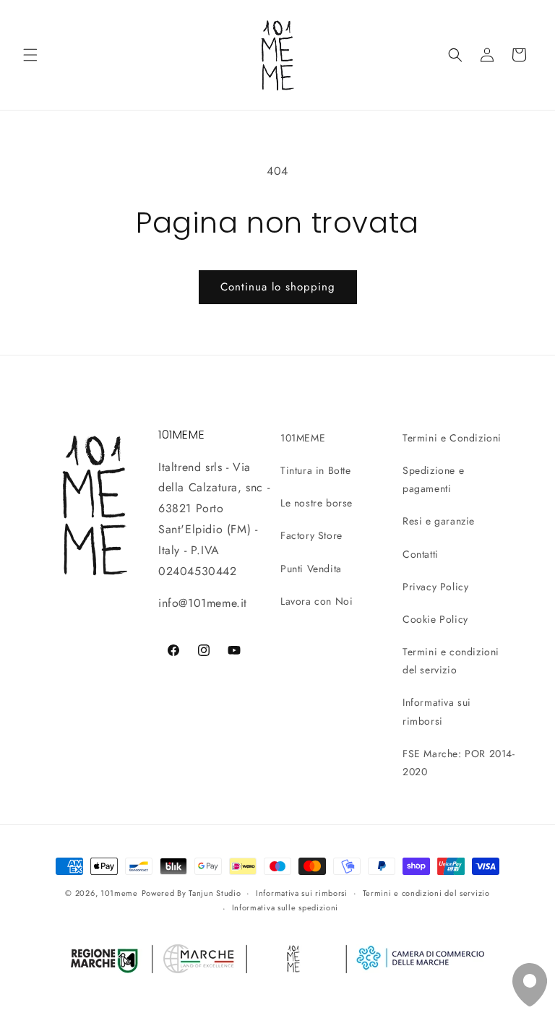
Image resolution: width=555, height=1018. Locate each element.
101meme (119, 893)
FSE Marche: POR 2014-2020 (459, 762)
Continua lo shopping (277, 287)
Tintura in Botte (315, 470)
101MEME (302, 438)
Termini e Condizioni (452, 438)
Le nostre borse (316, 503)
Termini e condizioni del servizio (451, 660)
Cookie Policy (435, 619)
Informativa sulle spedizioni (285, 907)
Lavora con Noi (316, 601)
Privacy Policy (435, 586)
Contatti (421, 554)
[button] (30, 55)
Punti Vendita (311, 568)
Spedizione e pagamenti (433, 479)
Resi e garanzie (439, 521)
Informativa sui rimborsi (437, 711)
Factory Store (311, 535)
